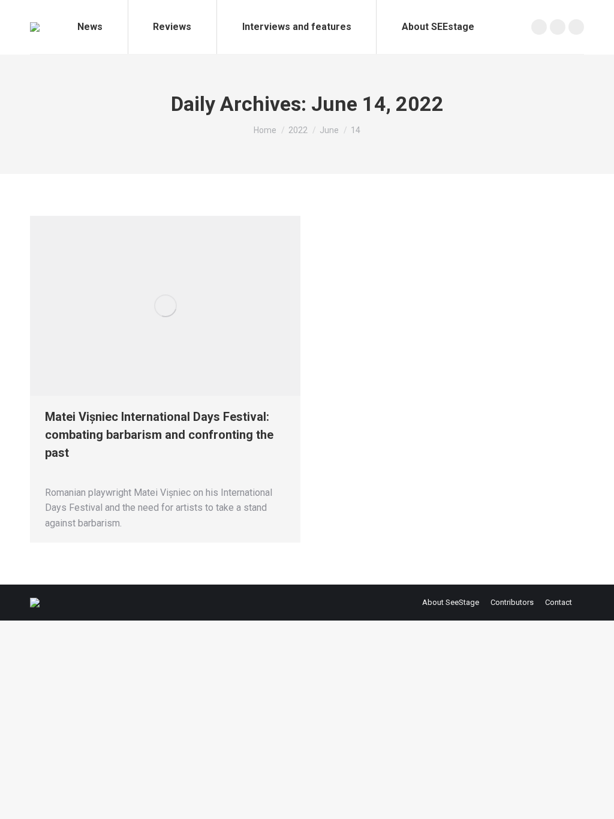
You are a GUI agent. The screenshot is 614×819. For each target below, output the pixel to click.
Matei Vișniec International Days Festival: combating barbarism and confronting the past (159, 435)
